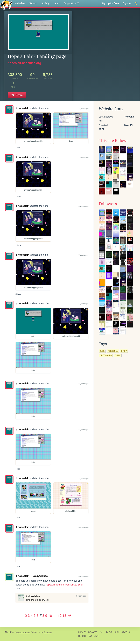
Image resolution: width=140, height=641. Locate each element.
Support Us (70, 3)
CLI (101, 632)
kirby (124, 351)
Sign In (127, 3)
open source (23, 632)
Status (125, 632)
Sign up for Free (110, 3)
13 (64, 615)
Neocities (9, 632)
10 (50, 615)
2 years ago (83, 108)
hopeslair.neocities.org (24, 63)
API (117, 632)
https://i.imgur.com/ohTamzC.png (64, 584)
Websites (20, 3)
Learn (57, 3)
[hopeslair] (9, 109)
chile (118, 355)
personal (113, 351)
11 (55, 615)
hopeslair (23, 108)
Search (33, 3)
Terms (82, 635)
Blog (109, 632)
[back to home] (6, 4)
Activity (45, 3)
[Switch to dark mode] (136, 3)
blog (102, 351)
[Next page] (69, 615)
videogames (106, 355)
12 (59, 615)
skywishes (41, 576)
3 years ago (83, 206)
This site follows (113, 140)
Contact (93, 635)
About (82, 632)
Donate (92, 632)
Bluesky (48, 632)
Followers (108, 204)
